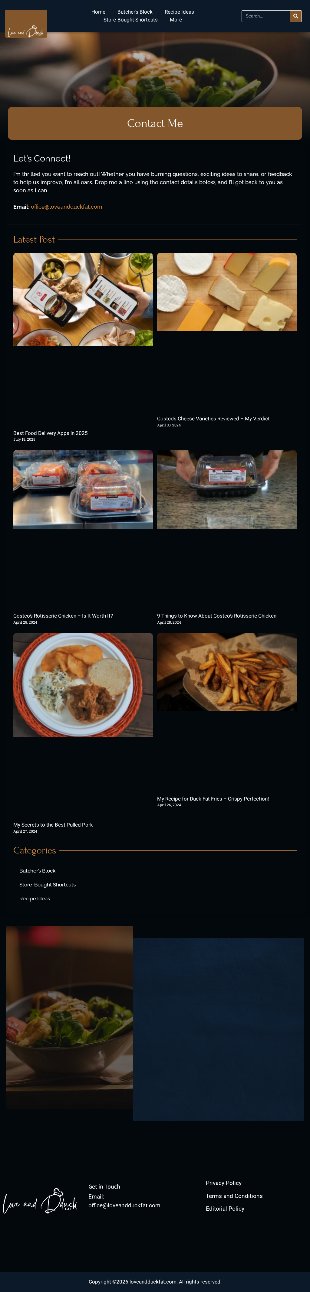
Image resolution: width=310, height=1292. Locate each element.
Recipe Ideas (179, 12)
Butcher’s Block (135, 12)
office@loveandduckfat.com (66, 207)
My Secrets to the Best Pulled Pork (53, 825)
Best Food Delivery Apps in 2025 (50, 433)
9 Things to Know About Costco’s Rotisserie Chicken (216, 616)
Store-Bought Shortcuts (131, 20)
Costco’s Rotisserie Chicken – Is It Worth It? (63, 616)
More (176, 20)
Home (98, 12)
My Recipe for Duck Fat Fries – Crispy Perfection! (213, 799)
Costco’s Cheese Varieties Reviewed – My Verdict (213, 419)
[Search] (296, 16)
